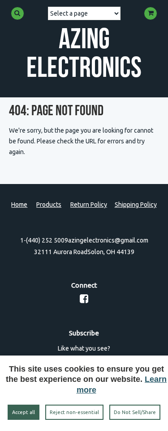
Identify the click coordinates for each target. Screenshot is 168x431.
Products (48, 204)
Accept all (23, 412)
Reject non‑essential (74, 412)
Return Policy (88, 204)
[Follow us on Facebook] (84, 300)
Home (19, 204)
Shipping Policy (136, 204)
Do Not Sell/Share (135, 412)
